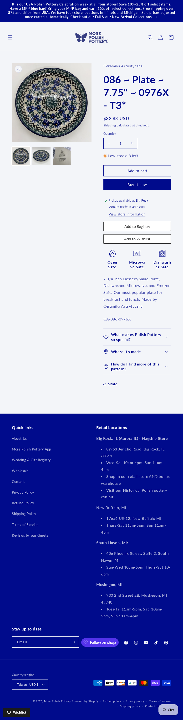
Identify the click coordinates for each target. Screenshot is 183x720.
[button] (10, 37)
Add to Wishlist (137, 238)
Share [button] (112, 384)
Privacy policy (135, 701)
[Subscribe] (73, 642)
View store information (127, 214)
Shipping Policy (24, 514)
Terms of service (160, 701)
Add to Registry (137, 226)
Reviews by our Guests (30, 535)
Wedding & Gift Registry (31, 460)
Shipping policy (130, 706)
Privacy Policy (23, 492)
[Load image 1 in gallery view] (21, 156)
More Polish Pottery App (31, 449)
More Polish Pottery (57, 701)
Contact (18, 482)
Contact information (158, 706)
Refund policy (112, 701)
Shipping (109, 125)
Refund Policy (23, 503)
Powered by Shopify (85, 701)
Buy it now (137, 184)
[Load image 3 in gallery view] (62, 156)
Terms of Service (25, 525)
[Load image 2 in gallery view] (41, 156)
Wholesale (20, 471)
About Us (19, 438)
